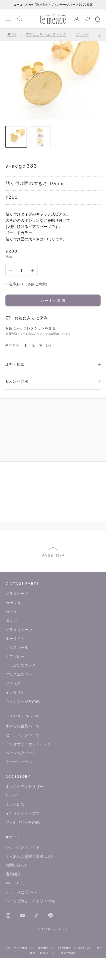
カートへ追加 (53, 300)
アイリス (13, 683)
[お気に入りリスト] (87, 19)
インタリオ (14, 692)
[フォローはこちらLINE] (50, 915)
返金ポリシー (46, 948)
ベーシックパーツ (20, 753)
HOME (12, 34)
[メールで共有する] (48, 345)
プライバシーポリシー (19, 948)
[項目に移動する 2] (40, 137)
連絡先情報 (68, 953)
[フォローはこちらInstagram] (8, 915)
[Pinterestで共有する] (41, 345)
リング (11, 795)
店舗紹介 (13, 874)
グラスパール (16, 647)
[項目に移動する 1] (16, 137)
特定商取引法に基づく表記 (75, 948)
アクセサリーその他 (22, 822)
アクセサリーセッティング (46, 34)
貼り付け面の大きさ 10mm (34, 184)
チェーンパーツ (18, 761)
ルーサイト (14, 638)
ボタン (11, 620)
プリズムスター (18, 674)
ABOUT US (15, 883)
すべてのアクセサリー (24, 786)
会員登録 (11, 334)
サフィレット (16, 656)
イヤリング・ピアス (22, 813)
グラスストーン (18, 629)
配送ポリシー (48, 953)
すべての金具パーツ (22, 726)
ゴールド (82, 34)
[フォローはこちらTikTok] (36, 915)
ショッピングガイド (22, 847)
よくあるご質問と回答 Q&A (29, 856)
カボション (14, 603)
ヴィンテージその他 (22, 701)
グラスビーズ (16, 593)
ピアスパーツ (39, 226)
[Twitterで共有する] (33, 345)
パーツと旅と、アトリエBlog (30, 901)
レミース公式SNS (20, 892)
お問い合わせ (16, 865)
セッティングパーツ (22, 735)
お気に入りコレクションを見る (30, 328)
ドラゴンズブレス (20, 665)
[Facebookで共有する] (25, 345)
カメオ (11, 611)
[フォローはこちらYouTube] (22, 915)
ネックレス (14, 804)
